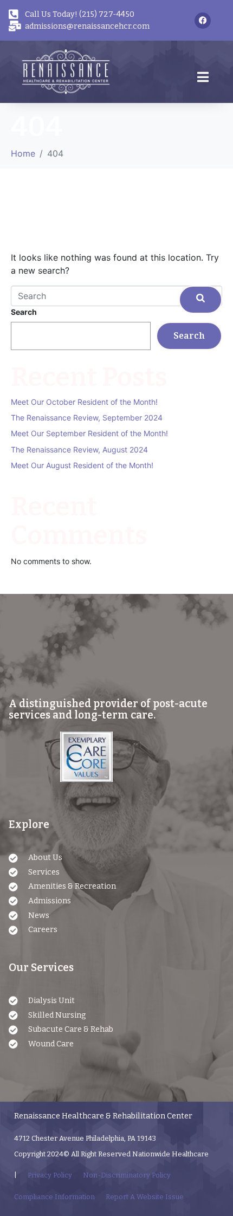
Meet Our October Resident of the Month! (84, 401)
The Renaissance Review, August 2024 (79, 449)
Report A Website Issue (145, 1197)
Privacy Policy (50, 1175)
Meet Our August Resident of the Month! (82, 465)
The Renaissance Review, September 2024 (87, 417)
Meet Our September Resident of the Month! (89, 433)
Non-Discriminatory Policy (127, 1175)
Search (24, 311)
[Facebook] (203, 20)
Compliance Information (54, 1197)
